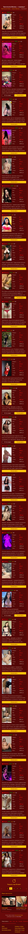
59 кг (20, 423)
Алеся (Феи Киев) (9, 128)
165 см (20, 219)
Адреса (21, 926)
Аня (5, 12)
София (6, 301)
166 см (20, 46)
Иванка (6, 763)
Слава (6, 157)
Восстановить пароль (6, 930)
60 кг (20, 163)
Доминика (7, 185)
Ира (16, 921)
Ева (5, 330)
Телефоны (17, 926)
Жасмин (6, 734)
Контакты (23, 931)
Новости (16, 930)
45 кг (20, 48)
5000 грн (21, 23)
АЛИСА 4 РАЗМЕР (9, 850)
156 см (20, 739)
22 (19, 361)
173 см (20, 132)
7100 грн (21, 255)
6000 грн (21, 399)
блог (20, 930)
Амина (6, 561)
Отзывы (22, 928)
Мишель (6, 272)
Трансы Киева (18, 928)
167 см (20, 363)
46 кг (20, 568)
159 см (20, 103)
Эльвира (20, 921)
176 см (20, 623)
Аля (5, 532)
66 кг (20, 626)
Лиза (5, 474)
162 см (20, 248)
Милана (6, 70)
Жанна (6, 619)
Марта (6, 648)
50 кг (20, 250)
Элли (5, 446)
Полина (6, 706)
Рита (5, 503)
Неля (5, 821)
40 (19, 188)
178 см (20, 797)
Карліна (6, 99)
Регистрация (4, 928)
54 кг (20, 683)
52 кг (20, 105)
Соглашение (17, 931)
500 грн (21, 197)
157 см (20, 306)
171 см (20, 508)
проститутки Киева (19, 915)
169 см (20, 450)
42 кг (20, 308)
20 (19, 246)
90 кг (20, 221)
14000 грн (21, 52)
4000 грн (21, 457)
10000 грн (21, 486)
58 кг (20, 77)
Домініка (6, 388)
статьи (23, 930)
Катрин (6, 417)
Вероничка (25, 921)
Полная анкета (14, 37)
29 (19, 824)
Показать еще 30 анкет (14, 884)
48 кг (20, 337)
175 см (20, 17)
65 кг (20, 19)
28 (19, 217)
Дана (10, 921)
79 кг (20, 134)
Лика (5, 359)
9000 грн (21, 81)
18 (19, 43)
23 (19, 275)
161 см (20, 652)
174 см (20, 681)
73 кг (20, 857)
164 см (20, 190)
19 (19, 14)
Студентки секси (9, 41)
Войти (3, 926)
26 (19, 159)
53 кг (20, 366)
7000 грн (21, 110)
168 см (20, 74)
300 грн (21, 226)
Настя (5, 214)
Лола (5, 243)
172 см (20, 161)
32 (19, 795)
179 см (20, 768)
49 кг (20, 741)
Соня (14, 921)
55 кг (20, 799)
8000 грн (21, 370)
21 (19, 332)
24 (19, 766)
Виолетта (7, 590)
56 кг (20, 597)
